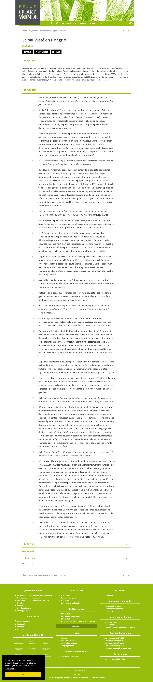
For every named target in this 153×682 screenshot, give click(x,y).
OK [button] (23, 674)
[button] (57, 23)
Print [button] (28, 52)
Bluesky (20, 626)
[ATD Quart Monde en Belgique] (19, 649)
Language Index (67, 645)
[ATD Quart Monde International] (19, 642)
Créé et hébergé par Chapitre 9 (59, 678)
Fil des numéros (23, 621)
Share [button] (57, 52)
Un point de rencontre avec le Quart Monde (34, 595)
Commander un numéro (114, 609)
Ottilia (27, 45)
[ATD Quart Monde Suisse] (45, 649)
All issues (75, 626)
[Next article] (128, 31)
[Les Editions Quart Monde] (32, 642)
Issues (83, 23)
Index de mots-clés (68, 640)
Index (92, 23)
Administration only (98, 678)
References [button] (42, 52)
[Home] (51, 23)
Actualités (109, 595)
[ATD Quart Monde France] (45, 642)
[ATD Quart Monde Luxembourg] (19, 655)
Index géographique (69, 643)
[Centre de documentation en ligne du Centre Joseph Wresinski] (45, 655)
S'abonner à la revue (113, 606)
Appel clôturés (110, 624)
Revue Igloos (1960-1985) (115, 659)
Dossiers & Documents (70, 656)
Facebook (21, 624)
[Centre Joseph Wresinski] (32, 655)
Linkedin (20, 629)
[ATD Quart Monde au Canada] (32, 649)
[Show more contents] (101, 23)
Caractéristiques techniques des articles (121, 627)
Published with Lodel (80, 678)
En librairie (109, 611)
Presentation (69, 23)
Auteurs (64, 638)
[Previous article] (123, 31)
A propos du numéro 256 (114, 643)
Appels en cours (111, 622)
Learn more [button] (10, 669)
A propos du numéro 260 (114, 638)
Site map (76, 674)
